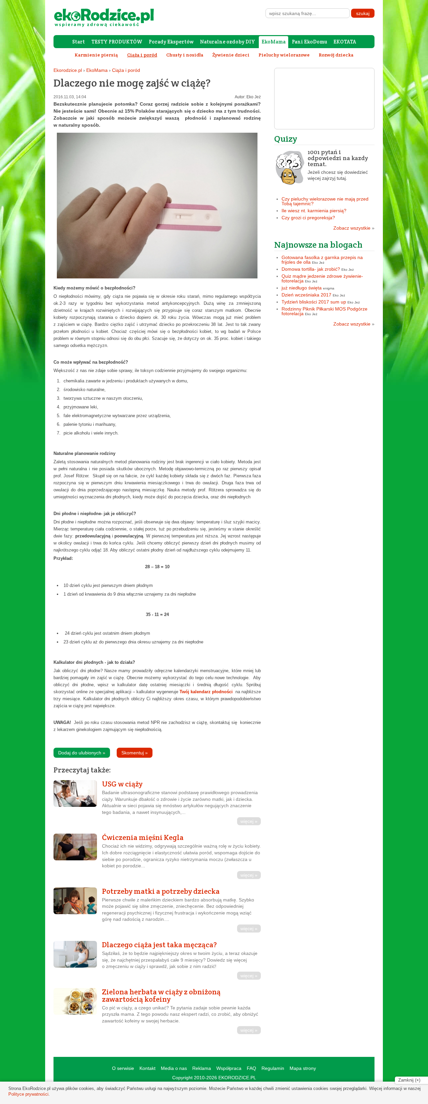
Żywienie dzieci (230, 55)
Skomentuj (134, 752)
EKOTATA (344, 41)
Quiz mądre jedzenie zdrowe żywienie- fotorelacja (322, 278)
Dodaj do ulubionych (81, 752)
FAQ (251, 1068)
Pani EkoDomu (309, 41)
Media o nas (174, 1068)
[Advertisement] (324, 378)
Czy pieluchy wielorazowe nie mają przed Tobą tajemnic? (325, 201)
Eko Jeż (253, 97)
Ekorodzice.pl (68, 70)
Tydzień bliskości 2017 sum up (314, 301)
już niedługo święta (302, 287)
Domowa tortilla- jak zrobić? (311, 269)
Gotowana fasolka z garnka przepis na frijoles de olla (322, 260)
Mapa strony (303, 1068)
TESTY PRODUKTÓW (116, 41)
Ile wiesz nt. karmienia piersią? (314, 210)
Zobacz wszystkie (353, 228)
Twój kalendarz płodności (207, 691)
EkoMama (273, 41)
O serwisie (123, 1068)
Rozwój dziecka (336, 55)
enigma (328, 288)
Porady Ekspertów (171, 41)
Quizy (285, 138)
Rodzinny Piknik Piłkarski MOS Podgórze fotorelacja (324, 311)
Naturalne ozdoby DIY (227, 41)
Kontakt (147, 1068)
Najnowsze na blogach (318, 244)
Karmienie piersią (96, 55)
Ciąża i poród (126, 70)
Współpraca (228, 1068)
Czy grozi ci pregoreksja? (308, 217)
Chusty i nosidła (184, 55)
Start (78, 41)
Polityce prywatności (28, 1094)
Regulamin (272, 1068)
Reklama (201, 1068)
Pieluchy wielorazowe (284, 55)
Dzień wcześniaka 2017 (306, 294)
